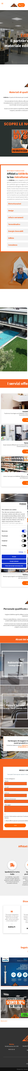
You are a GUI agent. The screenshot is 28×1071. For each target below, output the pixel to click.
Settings (21, 552)
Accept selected (14, 561)
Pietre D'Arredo (15, 705)
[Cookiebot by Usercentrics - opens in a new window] (19, 504)
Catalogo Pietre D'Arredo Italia (15, 708)
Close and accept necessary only (14, 565)
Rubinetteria (15, 662)
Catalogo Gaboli (15, 665)
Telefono (6, 793)
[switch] (24, 536)
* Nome (6, 781)
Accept (14, 556)
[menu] (2, 3)
